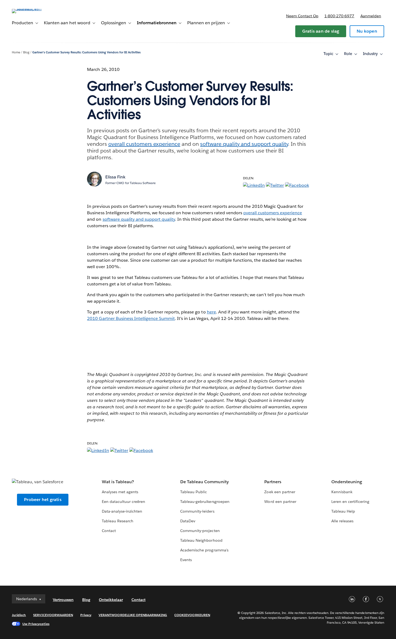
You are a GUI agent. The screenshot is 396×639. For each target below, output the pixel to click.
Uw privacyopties (35, 623)
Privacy (85, 615)
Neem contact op (302, 15)
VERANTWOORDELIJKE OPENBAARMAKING (133, 615)
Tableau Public (193, 491)
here (211, 312)
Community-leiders (197, 511)
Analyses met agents (120, 491)
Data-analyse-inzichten (122, 511)
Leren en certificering (350, 501)
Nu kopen (367, 31)
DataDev (187, 521)
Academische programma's (204, 550)
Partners (272, 482)
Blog (26, 52)
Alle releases (342, 521)
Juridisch (19, 615)
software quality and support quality (244, 143)
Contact (109, 530)
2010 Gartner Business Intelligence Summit (131, 318)
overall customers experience (144, 143)
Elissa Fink (115, 176)
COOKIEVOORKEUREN (192, 615)
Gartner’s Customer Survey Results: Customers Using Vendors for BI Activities (86, 52)
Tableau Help (343, 511)
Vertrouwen (63, 599)
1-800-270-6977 (339, 15)
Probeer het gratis (42, 499)
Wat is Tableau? (118, 482)
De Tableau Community (204, 482)
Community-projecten (200, 530)
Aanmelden (370, 15)
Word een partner (280, 501)
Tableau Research (117, 521)
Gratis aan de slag (320, 31)
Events (186, 559)
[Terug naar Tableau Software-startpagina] (32, 9)
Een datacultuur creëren (123, 501)
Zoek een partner (279, 491)
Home (16, 52)
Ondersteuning (346, 482)
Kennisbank (341, 491)
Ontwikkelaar (111, 599)
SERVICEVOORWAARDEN (53, 615)
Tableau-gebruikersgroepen (204, 501)
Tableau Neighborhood (201, 540)
